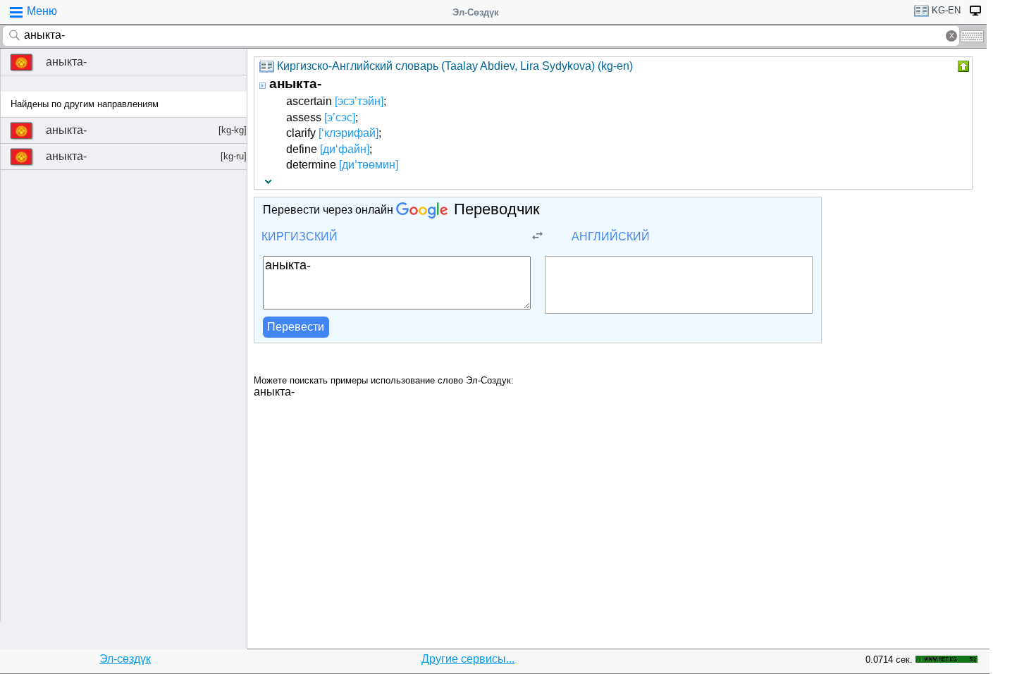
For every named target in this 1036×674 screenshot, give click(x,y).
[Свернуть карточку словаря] (962, 66)
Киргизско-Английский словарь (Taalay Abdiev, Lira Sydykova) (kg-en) (455, 66)
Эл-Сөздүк (475, 12)
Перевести (295, 327)
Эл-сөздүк (125, 659)
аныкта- (66, 62)
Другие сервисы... (467, 659)
